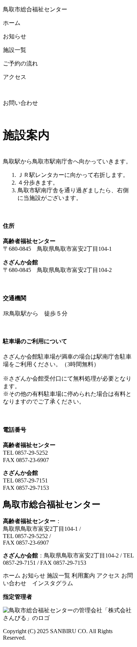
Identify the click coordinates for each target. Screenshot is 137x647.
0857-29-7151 (31, 480)
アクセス (108, 575)
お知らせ (33, 575)
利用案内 (83, 575)
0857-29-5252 (31, 453)
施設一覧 (58, 575)
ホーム (11, 575)
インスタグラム (50, 583)
